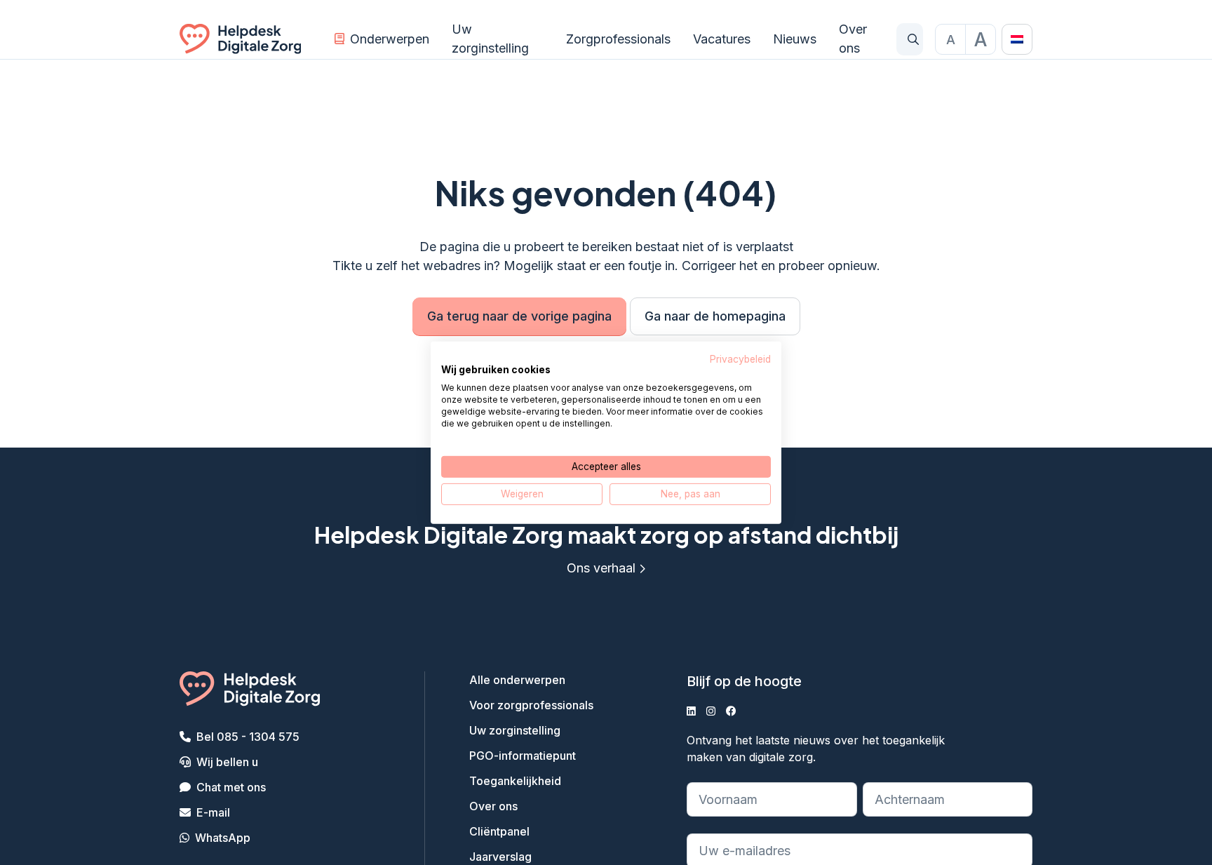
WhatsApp (222, 838)
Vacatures (721, 39)
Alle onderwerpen (517, 680)
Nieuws (794, 39)
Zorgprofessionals (618, 39)
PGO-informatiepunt (522, 756)
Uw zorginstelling (490, 38)
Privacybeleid (740, 358)
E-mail (213, 812)
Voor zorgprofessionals (531, 705)
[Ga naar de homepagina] (240, 39)
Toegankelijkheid (515, 781)
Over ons (853, 38)
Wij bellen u (227, 762)
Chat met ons (231, 787)
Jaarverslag (500, 857)
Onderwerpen (389, 39)
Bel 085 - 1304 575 (247, 737)
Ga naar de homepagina (715, 316)
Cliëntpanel (499, 831)
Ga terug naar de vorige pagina (519, 316)
